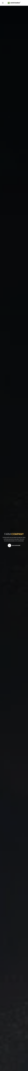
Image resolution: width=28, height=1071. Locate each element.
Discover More (16, 545)
